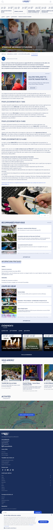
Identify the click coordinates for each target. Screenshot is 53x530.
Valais (3, 477)
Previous (42, 216)
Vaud (2, 475)
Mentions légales (5, 455)
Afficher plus (26, 257)
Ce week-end (5, 330)
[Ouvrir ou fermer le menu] (50, 1)
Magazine (3, 501)
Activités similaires (24, 54)
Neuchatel (3, 482)
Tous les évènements (26, 354)
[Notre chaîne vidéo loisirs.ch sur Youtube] (8, 470)
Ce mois (20, 330)
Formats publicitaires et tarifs (7, 460)
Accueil (3, 16)
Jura (2, 483)
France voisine (4, 490)
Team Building (14, 16)
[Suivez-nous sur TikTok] (10, 470)
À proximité (34, 54)
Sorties (7, 16)
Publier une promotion (6, 464)
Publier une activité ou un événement (5, 462)
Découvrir (32, 87)
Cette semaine (13, 330)
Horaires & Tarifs (12, 54)
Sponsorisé (47, 73)
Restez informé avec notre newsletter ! (9, 508)
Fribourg (3, 480)
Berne (3, 485)
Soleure (3, 487)
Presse (3, 498)
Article (4, 54)
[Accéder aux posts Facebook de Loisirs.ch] (3, 470)
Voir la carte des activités (26, 414)
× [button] (51, 514)
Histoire (3, 496)
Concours (3, 451)
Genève (3, 478)
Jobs (3, 503)
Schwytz (3, 488)
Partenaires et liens (5, 500)
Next (48, 216)
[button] (20, 528)
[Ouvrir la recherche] (2, 1)
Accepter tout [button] (43, 521)
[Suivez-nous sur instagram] (5, 470)
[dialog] (26, 522)
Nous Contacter (5, 453)
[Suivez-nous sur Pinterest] (13, 470)
